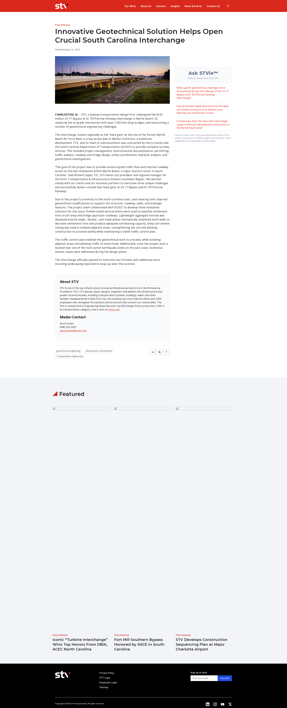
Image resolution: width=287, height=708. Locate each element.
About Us (146, 6)
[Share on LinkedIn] (153, 352)
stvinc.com (113, 309)
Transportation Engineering (69, 356)
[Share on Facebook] (166, 352)
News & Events (193, 6)
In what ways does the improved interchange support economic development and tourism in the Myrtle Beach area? (203, 124)
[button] (228, 6)
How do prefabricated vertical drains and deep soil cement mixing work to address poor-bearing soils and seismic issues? (203, 109)
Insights (175, 6)
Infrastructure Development (98, 350)
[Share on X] (160, 352)
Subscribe (224, 678)
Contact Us (213, 6)
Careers (161, 6)
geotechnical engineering (68, 350)
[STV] (61, 6)
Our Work (130, 6)
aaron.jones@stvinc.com (73, 330)
